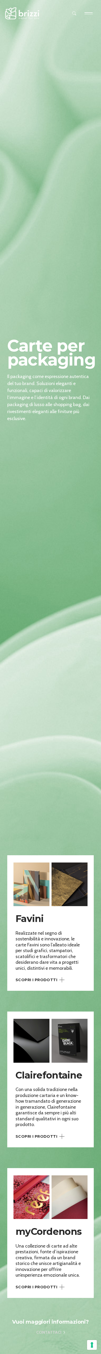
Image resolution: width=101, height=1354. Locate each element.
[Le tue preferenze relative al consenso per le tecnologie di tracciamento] (92, 1345)
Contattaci (48, 1332)
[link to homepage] (22, 13)
